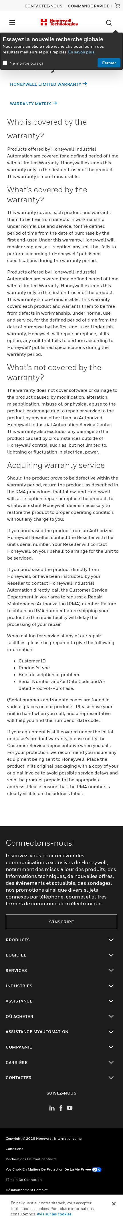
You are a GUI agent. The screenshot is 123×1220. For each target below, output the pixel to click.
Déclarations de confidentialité (31, 1159)
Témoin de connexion (24, 1179)
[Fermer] (114, 1203)
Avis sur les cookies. (54, 1214)
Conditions (14, 1149)
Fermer (109, 62)
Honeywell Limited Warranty (45, 84)
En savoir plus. (81, 51)
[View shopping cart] (117, 5)
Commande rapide (88, 5)
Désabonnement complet (26, 1190)
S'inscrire (61, 921)
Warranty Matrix (30, 103)
